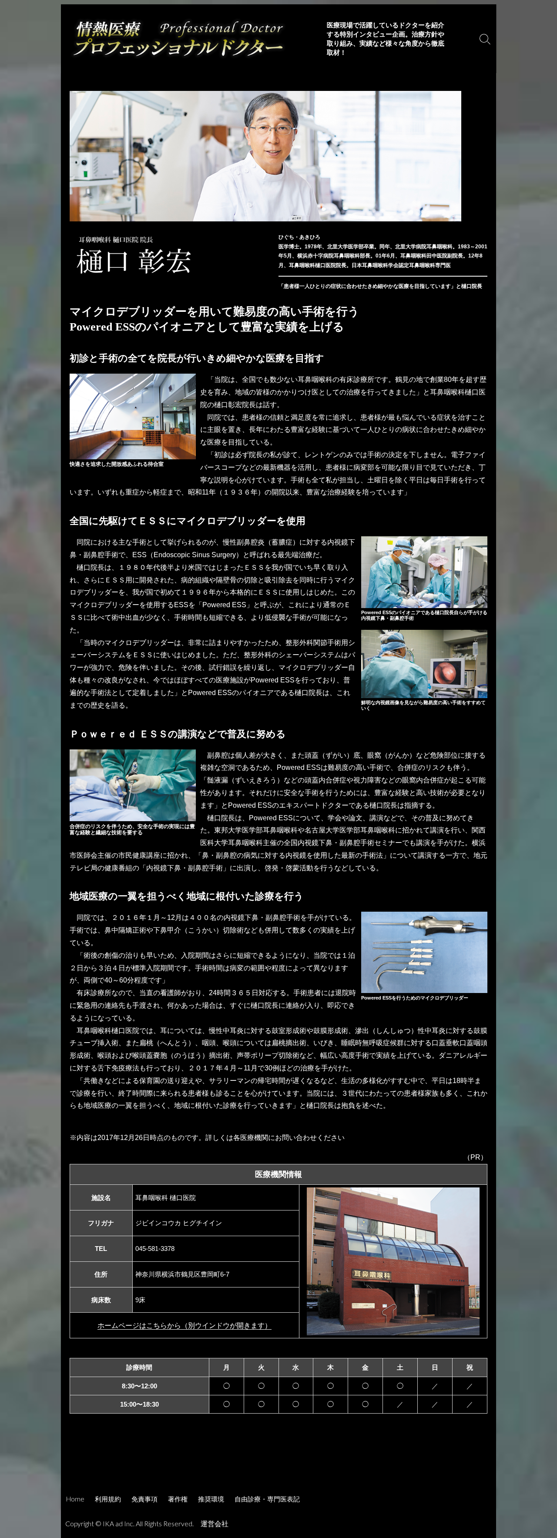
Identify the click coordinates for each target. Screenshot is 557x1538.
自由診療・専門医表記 (267, 1499)
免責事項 (144, 1499)
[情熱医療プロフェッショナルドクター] (178, 38)
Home (75, 1499)
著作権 (178, 1499)
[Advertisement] (278, 1463)
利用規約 (108, 1499)
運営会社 (214, 1524)
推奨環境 (211, 1499)
